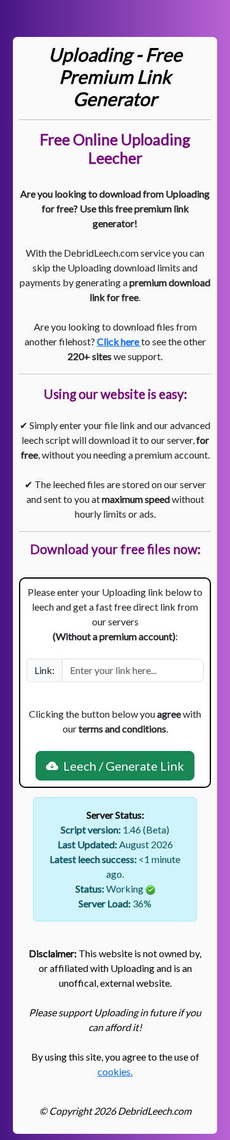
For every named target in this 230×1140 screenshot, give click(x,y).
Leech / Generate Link (121, 765)
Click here (119, 341)
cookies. (115, 1071)
